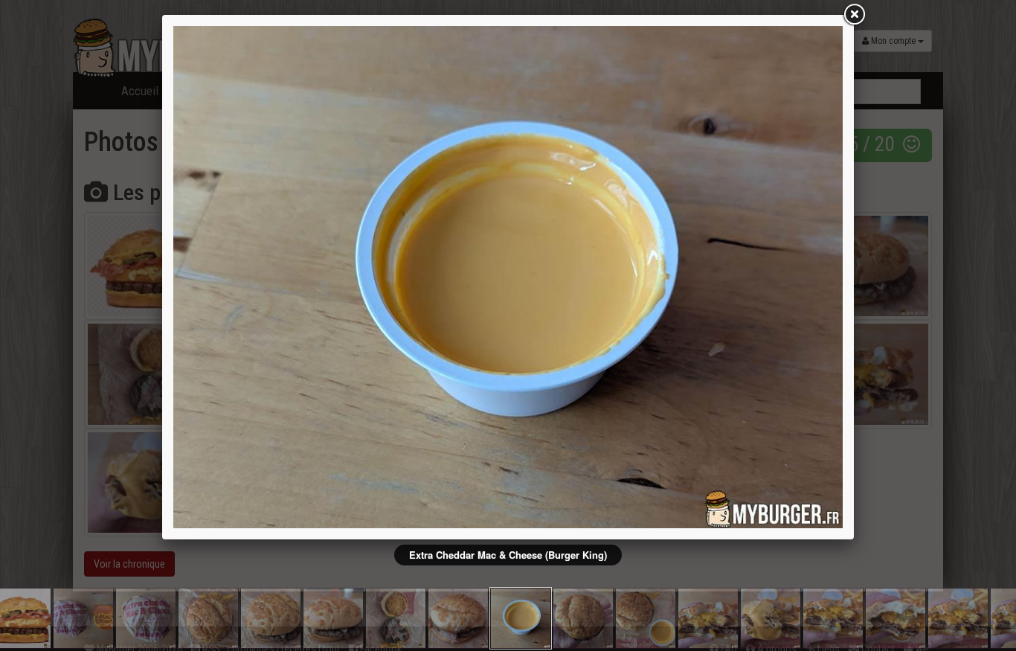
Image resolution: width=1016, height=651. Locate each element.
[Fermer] (853, 14)
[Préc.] (307, 277)
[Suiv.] (709, 277)
